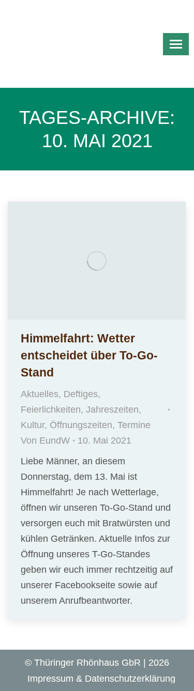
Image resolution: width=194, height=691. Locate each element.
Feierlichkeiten (51, 409)
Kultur (32, 425)
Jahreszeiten (112, 409)
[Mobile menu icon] (176, 44)
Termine (134, 425)
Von (45, 440)
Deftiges (81, 394)
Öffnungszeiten (81, 425)
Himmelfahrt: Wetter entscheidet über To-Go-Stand (89, 355)
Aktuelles (39, 394)
